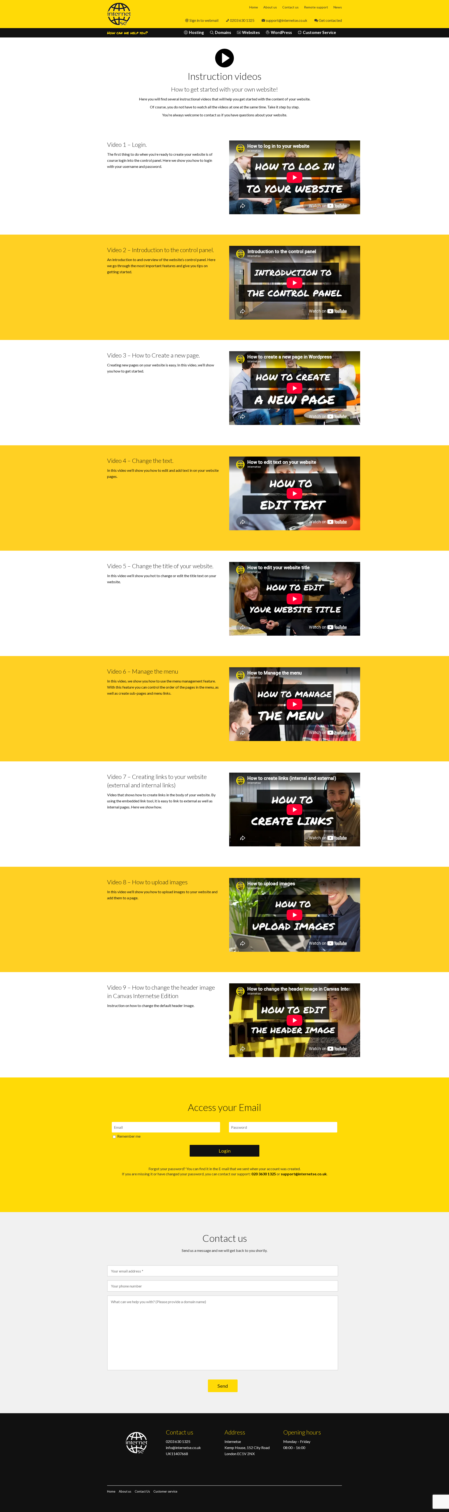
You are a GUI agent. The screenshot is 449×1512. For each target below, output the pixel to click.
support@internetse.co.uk (286, 20)
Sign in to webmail (203, 20)
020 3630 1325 (263, 1174)
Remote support (316, 7)
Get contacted (330, 20)
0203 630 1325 (242, 20)
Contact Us (142, 1491)
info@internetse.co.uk (183, 1447)
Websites (251, 32)
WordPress (281, 32)
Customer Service (319, 32)
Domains (223, 32)
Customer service (165, 1491)
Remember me (128, 1136)
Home (253, 7)
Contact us (290, 7)
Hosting (196, 32)
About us (270, 7)
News (337, 7)
